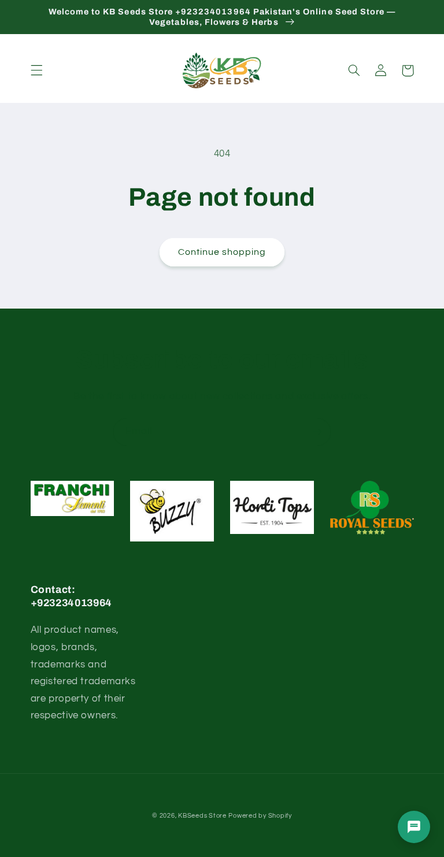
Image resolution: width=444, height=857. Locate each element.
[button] (36, 70)
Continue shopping (222, 252)
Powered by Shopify (259, 816)
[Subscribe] (317, 432)
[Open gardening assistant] (414, 827)
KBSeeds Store (202, 816)
